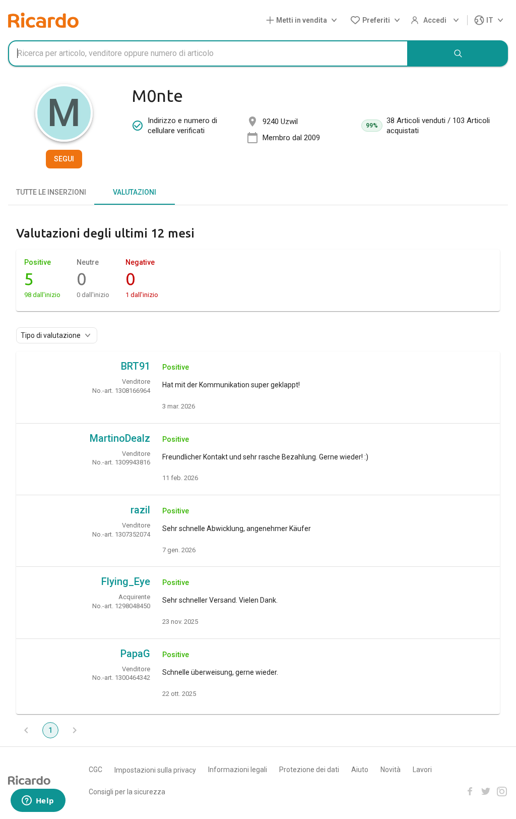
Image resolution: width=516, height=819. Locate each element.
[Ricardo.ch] (43, 20)
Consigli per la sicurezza (127, 792)
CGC (95, 770)
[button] (304, 20)
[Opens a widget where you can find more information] (38, 801)
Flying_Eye (125, 581)
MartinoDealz (120, 438)
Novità (390, 770)
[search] (458, 53)
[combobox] (208, 53)
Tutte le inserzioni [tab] (51, 192)
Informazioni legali (237, 770)
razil (140, 510)
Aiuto (359, 770)
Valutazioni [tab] (134, 192)
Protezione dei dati (309, 770)
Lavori (422, 770)
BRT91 (135, 366)
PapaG (135, 654)
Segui (64, 159)
